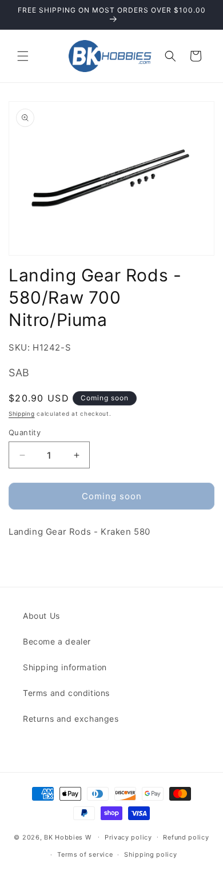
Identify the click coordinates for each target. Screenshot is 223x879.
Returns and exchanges (71, 718)
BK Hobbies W (67, 837)
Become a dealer (57, 641)
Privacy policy (128, 837)
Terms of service (85, 854)
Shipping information (65, 667)
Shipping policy (150, 854)
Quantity (25, 432)
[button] (22, 56)
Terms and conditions (66, 693)
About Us (41, 616)
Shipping (22, 413)
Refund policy (186, 837)
